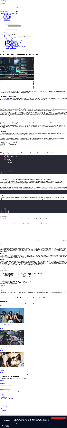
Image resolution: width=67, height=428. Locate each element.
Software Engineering (7, 14)
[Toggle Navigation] (0, 4)
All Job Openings (11, 36)
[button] (33, 82)
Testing (3, 396)
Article (4, 51)
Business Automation (7, 17)
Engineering (2, 56)
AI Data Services (5, 404)
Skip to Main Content (3, 0)
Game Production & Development (9, 22)
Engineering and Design (14, 40)
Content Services (7, 20)
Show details (16, 425)
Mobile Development (7, 23)
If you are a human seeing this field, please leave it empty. (9, 391)
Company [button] (15, 6)
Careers (21, 6)
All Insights (4, 410)
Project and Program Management (16, 46)
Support (3, 395)
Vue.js (28, 303)
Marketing (12, 43)
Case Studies (8, 27)
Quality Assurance (13, 47)
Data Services (12, 39)
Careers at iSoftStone (7, 35)
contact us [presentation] (37, 303)
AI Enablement (4, 405)
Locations (5, 31)
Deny (58, 421)
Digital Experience (7, 18)
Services (3, 13)
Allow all (58, 418)
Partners (5, 32)
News (7, 28)
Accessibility (6, 19)
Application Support (7, 16)
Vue (4, 98)
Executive (12, 41)
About (5, 30)
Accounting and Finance (14, 37)
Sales (11, 48)
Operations (12, 44)
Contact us (4, 9)
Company (3, 29)
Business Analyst (13, 38)
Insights (8, 6)
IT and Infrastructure (13, 42)
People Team (12, 45)
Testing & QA (6, 15)
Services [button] (2, 6)
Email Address (2, 387)
